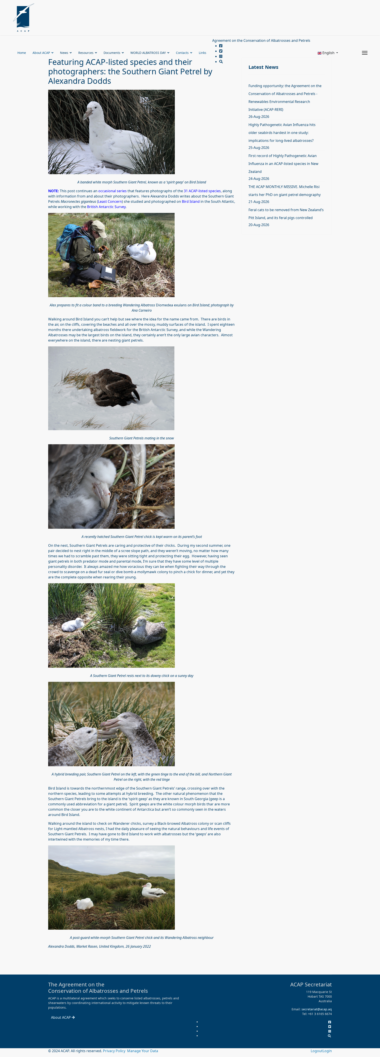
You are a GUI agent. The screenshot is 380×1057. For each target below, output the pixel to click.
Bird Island (191, 201)
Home (21, 53)
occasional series (112, 190)
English (328, 52)
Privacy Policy (114, 1050)
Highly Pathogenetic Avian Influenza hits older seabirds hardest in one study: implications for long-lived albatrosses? (282, 132)
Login (327, 1050)
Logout (317, 1050)
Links (202, 53)
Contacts (182, 53)
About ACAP (41, 53)
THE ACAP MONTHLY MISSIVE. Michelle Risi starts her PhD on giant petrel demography (284, 190)
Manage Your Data (142, 1050)
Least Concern (110, 201)
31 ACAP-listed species (202, 190)
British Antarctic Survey (106, 206)
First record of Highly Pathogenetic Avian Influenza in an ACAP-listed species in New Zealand (283, 163)
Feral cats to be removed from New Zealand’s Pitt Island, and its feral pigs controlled (286, 213)
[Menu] (364, 52)
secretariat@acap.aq (316, 1009)
